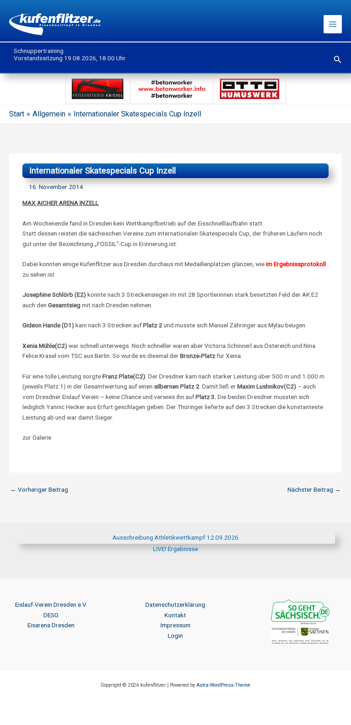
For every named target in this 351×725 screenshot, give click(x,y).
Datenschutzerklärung (175, 604)
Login (175, 635)
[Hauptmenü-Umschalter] (333, 24)
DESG (50, 615)
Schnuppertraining (39, 50)
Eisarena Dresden (50, 625)
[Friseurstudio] (97, 88)
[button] (338, 59)
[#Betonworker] (172, 88)
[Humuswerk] (249, 88)
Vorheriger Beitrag (39, 489)
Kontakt (175, 615)
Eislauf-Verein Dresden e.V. (51, 604)
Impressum (175, 625)
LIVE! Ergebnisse (175, 548)
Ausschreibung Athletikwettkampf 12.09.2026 (175, 537)
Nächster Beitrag (314, 489)
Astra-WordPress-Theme (223, 685)
